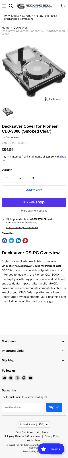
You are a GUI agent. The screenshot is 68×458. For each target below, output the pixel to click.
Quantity (7, 169)
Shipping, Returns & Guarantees (22, 436)
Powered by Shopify (34, 451)
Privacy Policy (52, 436)
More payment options (34, 210)
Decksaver (20, 27)
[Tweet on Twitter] (11, 240)
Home (6, 27)
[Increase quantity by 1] (33, 177)
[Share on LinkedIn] (18, 240)
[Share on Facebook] (4, 240)
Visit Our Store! (24, 432)
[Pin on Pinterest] (25, 240)
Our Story (42, 432)
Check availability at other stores (22, 227)
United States (32, 424)
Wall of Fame (34, 440)
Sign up (54, 407)
